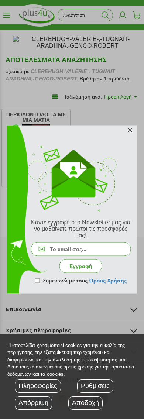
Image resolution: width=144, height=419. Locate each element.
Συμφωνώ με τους (85, 281)
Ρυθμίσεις (95, 385)
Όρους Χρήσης (108, 281)
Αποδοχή (85, 402)
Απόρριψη (33, 402)
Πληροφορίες (37, 385)
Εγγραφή (80, 266)
